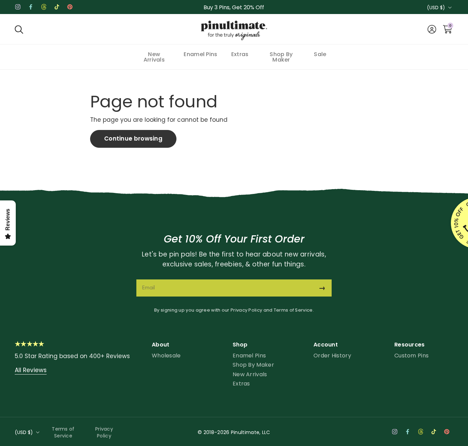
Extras (241, 384)
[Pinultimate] (234, 31)
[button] (19, 29)
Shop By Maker (253, 365)
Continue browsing (133, 138)
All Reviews (31, 370)
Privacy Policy (246, 310)
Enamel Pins (249, 355)
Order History (332, 355)
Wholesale (166, 355)
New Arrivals (250, 374)
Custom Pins (411, 355)
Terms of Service (293, 310)
